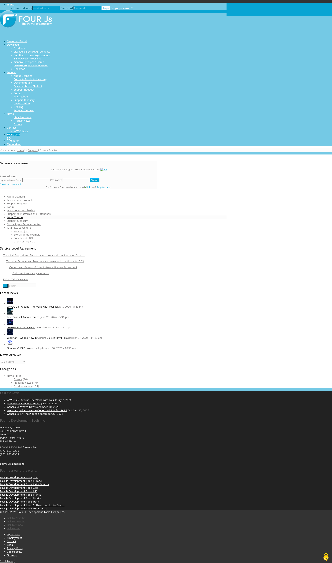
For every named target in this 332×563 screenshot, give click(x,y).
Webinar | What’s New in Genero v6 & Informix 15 (37, 337)
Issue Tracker (15, 217)
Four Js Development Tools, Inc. (19, 477)
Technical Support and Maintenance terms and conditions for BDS (45, 261)
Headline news (22, 382)
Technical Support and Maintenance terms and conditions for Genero (44, 255)
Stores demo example (27, 234)
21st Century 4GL (24, 241)
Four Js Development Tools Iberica (20, 498)
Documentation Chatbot (21, 210)
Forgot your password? (10, 184)
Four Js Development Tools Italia (19, 501)
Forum (11, 207)
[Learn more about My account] (103, 169)
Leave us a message (12, 463)
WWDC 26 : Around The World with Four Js (32, 306)
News (10, 375)
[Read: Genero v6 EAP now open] (10, 344)
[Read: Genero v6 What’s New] (10, 324)
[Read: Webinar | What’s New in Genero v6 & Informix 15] (10, 334)
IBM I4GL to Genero (19, 227)
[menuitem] (117, 41)
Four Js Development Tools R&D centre (23, 508)
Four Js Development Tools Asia (19, 487)
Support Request (17, 203)
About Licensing (16, 196)
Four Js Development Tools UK (18, 491)
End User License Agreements (30, 273)
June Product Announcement (23, 317)
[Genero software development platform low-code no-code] (26, 35)
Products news (23, 386)
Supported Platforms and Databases (29, 213)
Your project (21, 231)
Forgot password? (122, 8)
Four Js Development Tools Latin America (24, 484)
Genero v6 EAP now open (22, 348)
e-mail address (23, 8)
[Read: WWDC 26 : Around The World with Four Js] (10, 303)
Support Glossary (17, 220)
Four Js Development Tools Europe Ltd (41, 512)
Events (18, 379)
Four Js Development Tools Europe (21, 480)
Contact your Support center (24, 224)
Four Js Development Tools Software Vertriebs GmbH (32, 505)
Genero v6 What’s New (21, 327)
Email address (11, 178)
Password (67, 8)
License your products (20, 200)
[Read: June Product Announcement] (10, 313)
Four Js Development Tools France (20, 494)
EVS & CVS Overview (15, 279)
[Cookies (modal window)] (326, 557)
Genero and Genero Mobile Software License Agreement (43, 267)
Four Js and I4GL (23, 238)
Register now (103, 187)
